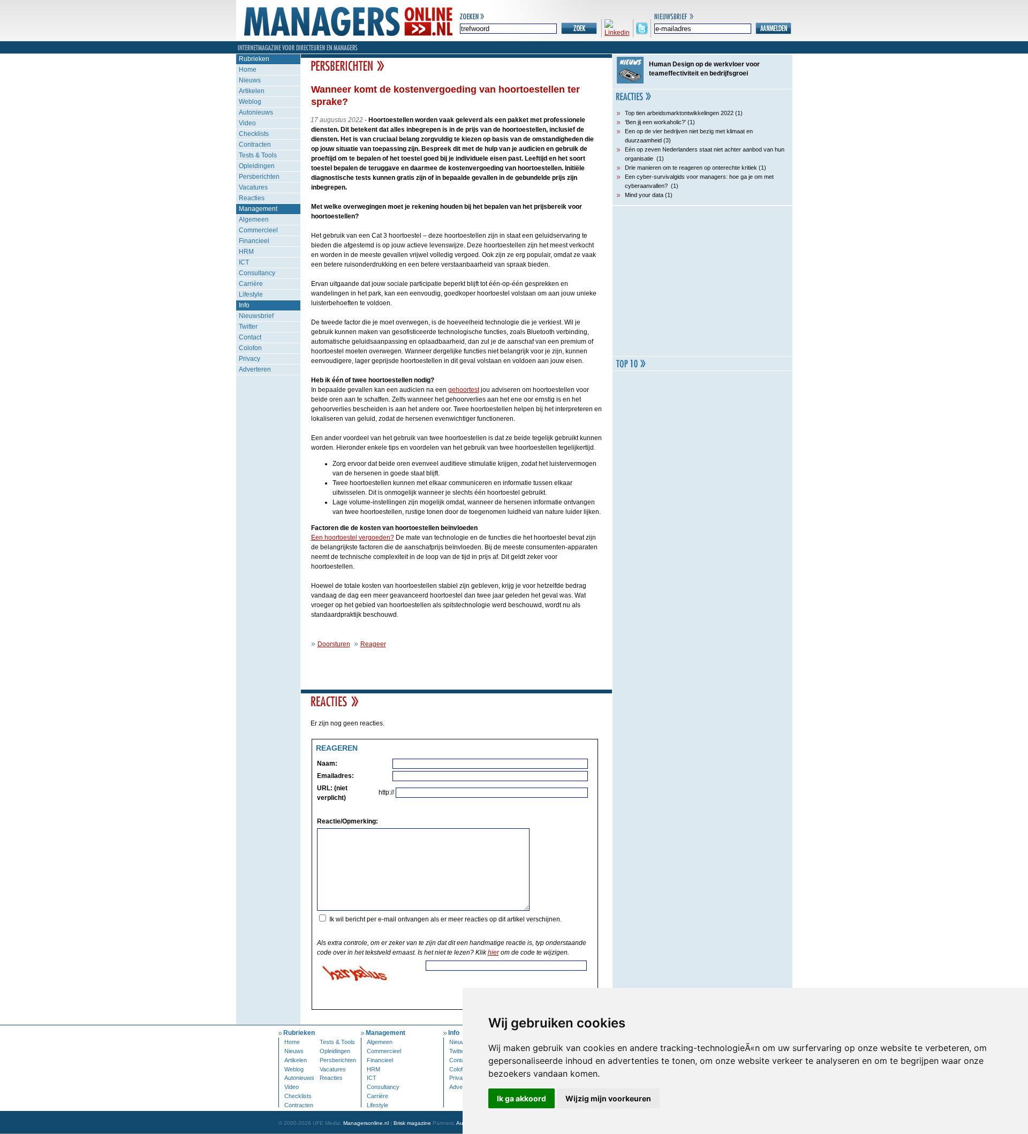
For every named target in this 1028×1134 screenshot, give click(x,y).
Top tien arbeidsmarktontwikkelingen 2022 (679, 113)
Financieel (254, 241)
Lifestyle (251, 294)
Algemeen (254, 219)
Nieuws (250, 80)
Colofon (250, 348)
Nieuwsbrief (256, 316)
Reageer (373, 644)
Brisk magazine (412, 1123)
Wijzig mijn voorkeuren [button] (608, 1098)
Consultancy (257, 273)
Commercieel (258, 230)
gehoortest (463, 390)
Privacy (249, 358)
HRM (246, 251)
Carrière (251, 284)
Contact (250, 337)
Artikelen (251, 91)
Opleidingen (257, 166)
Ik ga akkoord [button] (521, 1098)
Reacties (251, 198)
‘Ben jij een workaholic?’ (655, 122)
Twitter (248, 326)
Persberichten (259, 176)
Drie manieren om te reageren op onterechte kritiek (691, 167)
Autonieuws (256, 112)
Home (247, 69)
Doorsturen (334, 644)
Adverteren (255, 369)
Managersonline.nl (366, 1123)
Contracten (255, 144)
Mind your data (644, 195)
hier (493, 952)
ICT (244, 262)
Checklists (254, 134)
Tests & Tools (258, 155)
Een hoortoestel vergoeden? (352, 537)
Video (247, 123)
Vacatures (253, 187)
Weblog (250, 101)
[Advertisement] (702, 281)
